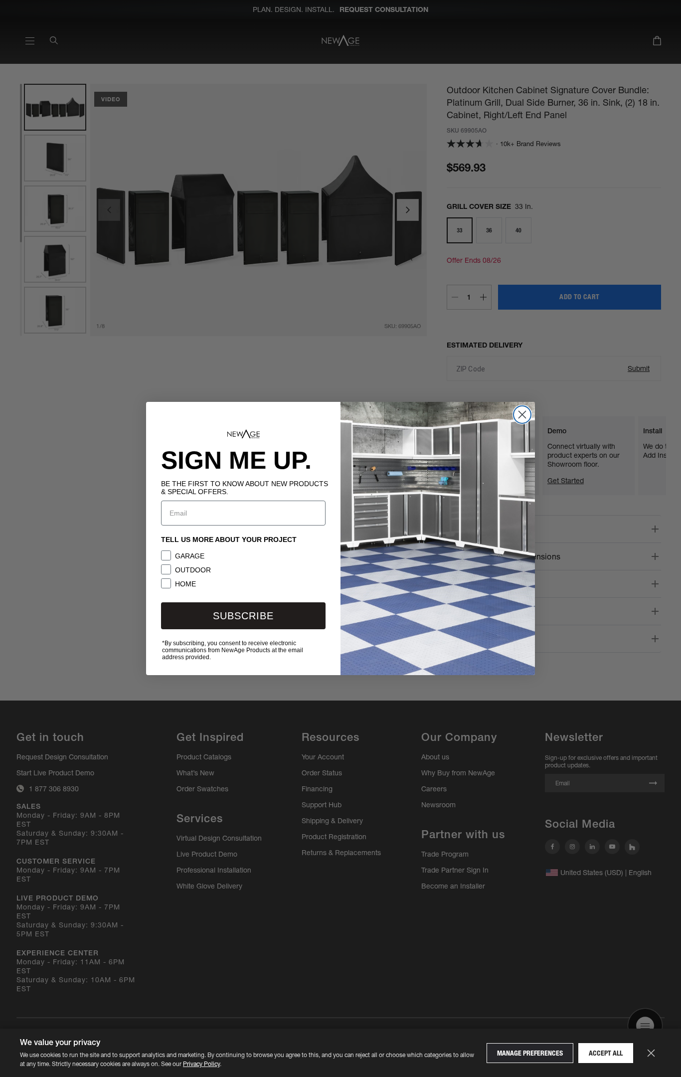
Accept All (606, 1053)
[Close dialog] (522, 414)
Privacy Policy (201, 1064)
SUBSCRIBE (243, 615)
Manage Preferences (530, 1053)
